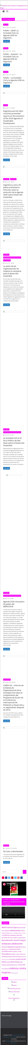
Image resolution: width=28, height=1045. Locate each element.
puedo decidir (21, 959)
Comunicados (7, 260)
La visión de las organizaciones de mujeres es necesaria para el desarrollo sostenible (12, 271)
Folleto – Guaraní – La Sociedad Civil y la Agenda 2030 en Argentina (12, 58)
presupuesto (13, 959)
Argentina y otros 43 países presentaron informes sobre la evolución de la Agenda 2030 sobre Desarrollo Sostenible (13, 191)
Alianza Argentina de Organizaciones (12, 257)
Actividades (6, 179)
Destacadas (13, 179)
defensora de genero (10, 935)
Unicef (20, 965)
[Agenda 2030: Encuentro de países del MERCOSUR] (14, 533)
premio (7, 959)
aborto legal (12, 927)
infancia (24, 947)
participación (9, 956)
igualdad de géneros (15, 947)
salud (8, 962)
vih (24, 965)
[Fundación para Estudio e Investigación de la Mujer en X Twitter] (9, 877)
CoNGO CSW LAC (22, 933)
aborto (4, 927)
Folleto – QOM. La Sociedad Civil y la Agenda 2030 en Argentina (10, 34)
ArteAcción (12, 933)
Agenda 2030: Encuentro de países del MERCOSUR (13, 604)
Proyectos (6, 845)
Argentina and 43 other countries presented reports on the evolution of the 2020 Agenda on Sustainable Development (13, 117)
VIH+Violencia (5, 968)
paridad (4, 956)
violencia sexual (14, 972)
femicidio (4, 947)
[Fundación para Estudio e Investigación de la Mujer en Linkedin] (21, 877)
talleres (16, 965)
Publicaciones (7, 679)
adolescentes (15, 930)
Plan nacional (17, 956)
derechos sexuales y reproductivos (16, 937)
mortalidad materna (7, 951)
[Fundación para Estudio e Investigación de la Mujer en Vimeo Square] (15, 877)
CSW (3, 935)
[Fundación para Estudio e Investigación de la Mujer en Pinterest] (18, 877)
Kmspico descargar (6, 1015)
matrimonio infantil (14, 949)
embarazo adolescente (12, 943)
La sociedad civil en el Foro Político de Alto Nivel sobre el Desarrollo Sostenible (13, 442)
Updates (5, 105)
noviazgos (17, 954)
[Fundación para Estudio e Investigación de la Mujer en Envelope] (3, 877)
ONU (24, 954)
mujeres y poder (17, 951)
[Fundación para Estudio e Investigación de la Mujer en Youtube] (12, 877)
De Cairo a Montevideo (13, 851)
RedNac (4, 962)
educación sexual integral (15, 940)
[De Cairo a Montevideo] (14, 785)
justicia (3, 949)
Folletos (6, 24)
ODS (21, 954)
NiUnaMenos (6, 954)
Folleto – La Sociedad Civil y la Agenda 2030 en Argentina (13, 80)
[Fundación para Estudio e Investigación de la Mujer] (14, 6)
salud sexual (14, 962)
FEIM (14, 27)
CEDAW (16, 933)
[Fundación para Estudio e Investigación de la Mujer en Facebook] (6, 877)
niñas (13, 954)
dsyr (3, 940)
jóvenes (7, 949)
